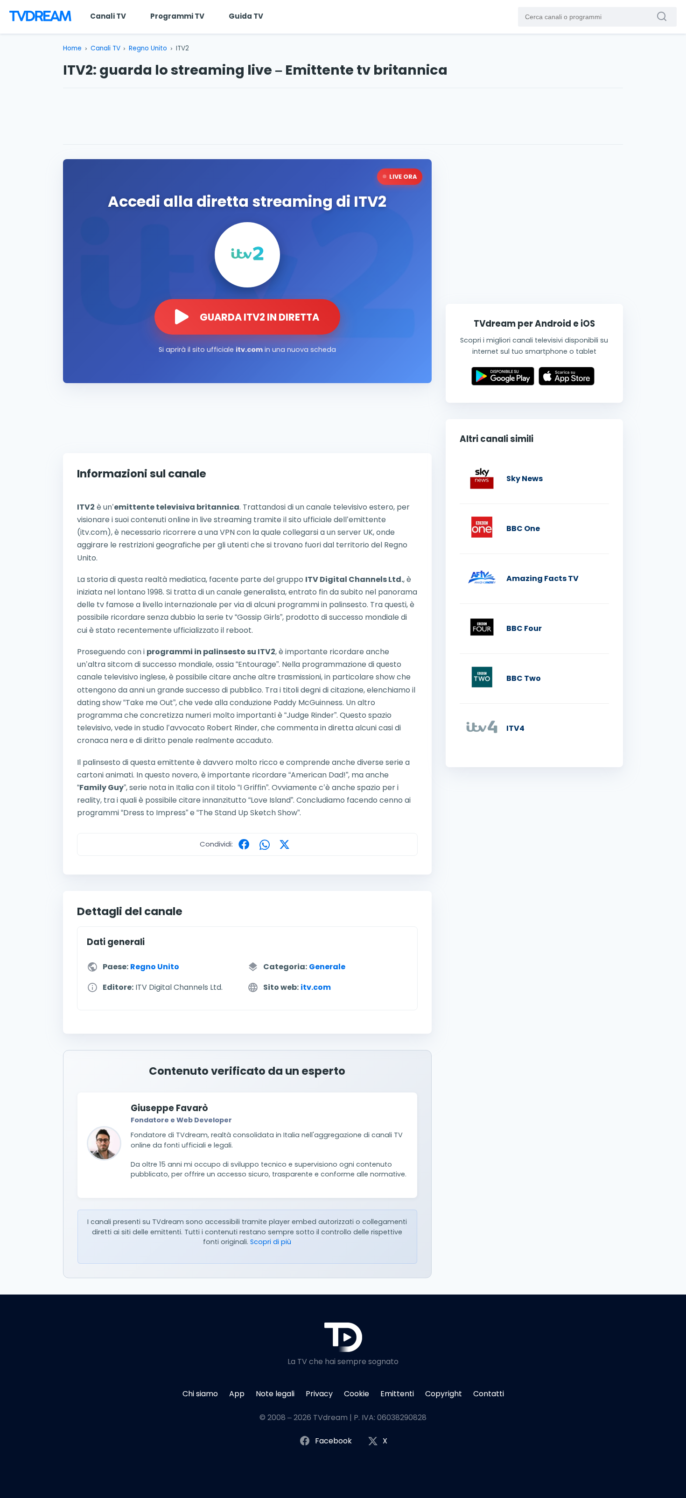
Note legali (275, 1393)
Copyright (443, 1393)
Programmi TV (177, 16)
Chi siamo (200, 1393)
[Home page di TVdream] (39, 17)
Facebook (333, 1440)
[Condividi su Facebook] (246, 844)
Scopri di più (270, 1241)
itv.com (316, 987)
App (237, 1393)
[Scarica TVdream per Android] (502, 383)
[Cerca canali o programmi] (664, 16)
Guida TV (246, 16)
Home (72, 48)
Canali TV (108, 16)
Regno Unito (148, 48)
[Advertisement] (343, 116)
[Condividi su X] (286, 844)
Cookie (356, 1393)
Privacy (319, 1393)
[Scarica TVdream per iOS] (567, 383)
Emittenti (397, 1393)
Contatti (488, 1393)
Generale (327, 966)
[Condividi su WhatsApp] (266, 844)
